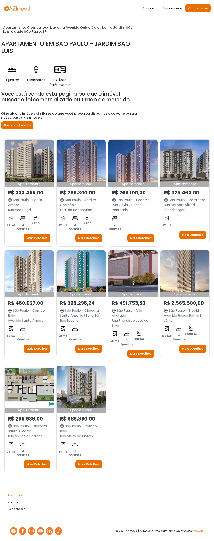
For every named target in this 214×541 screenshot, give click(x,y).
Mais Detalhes (37, 238)
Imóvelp (198, 531)
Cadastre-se (198, 8)
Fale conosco (172, 8)
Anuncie (149, 8)
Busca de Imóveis (17, 125)
